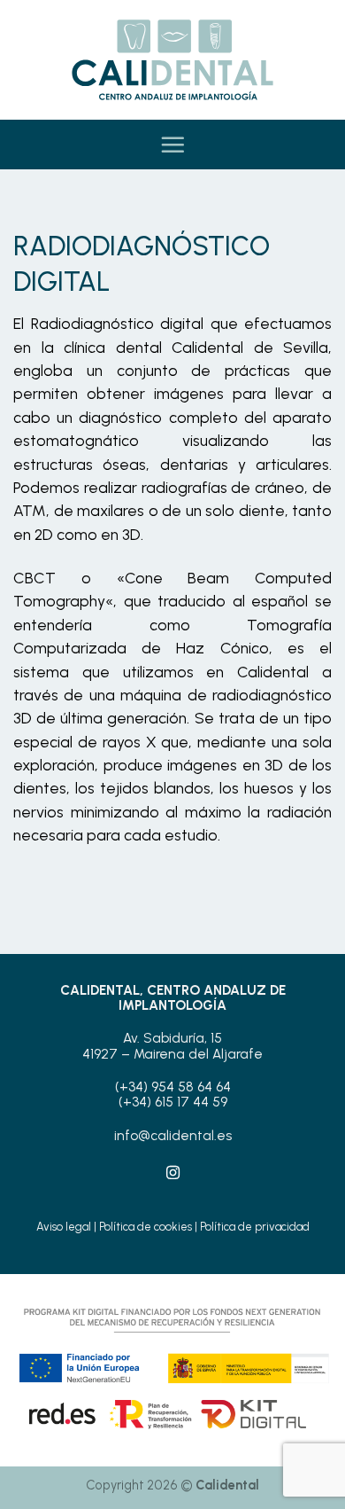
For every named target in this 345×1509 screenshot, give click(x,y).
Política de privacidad (255, 1226)
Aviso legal (63, 1226)
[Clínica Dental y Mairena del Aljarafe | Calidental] (172, 60)
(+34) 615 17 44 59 (173, 1102)
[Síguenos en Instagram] (172, 1173)
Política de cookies (145, 1226)
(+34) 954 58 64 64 (173, 1087)
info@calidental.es (173, 1136)
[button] (172, 144)
